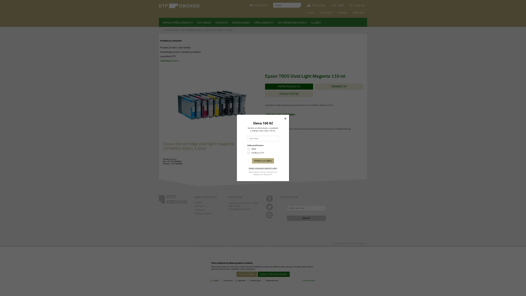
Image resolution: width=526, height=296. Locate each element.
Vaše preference (255, 145)
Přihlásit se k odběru (263, 161)
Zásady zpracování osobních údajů (263, 168)
